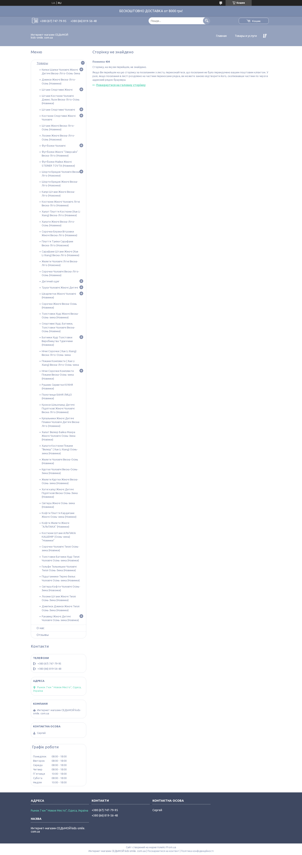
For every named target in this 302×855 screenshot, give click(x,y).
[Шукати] (206, 20)
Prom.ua (171, 847)
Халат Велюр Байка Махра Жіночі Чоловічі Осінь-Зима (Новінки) (58, 436)
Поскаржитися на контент (163, 851)
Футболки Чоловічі (54, 145)
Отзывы (43, 635)
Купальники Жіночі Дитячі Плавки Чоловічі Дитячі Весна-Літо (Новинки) (61, 422)
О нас (40, 628)
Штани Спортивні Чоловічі (58, 109)
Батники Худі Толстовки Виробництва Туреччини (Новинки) (57, 341)
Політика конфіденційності (197, 851)
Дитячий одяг (50, 281)
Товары (42, 63)
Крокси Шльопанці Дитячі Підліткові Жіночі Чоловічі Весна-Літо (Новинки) (58, 408)
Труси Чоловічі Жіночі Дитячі (60, 287)
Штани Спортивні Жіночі (57, 89)
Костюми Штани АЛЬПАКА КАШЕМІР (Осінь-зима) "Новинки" (59, 536)
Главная (221, 35)
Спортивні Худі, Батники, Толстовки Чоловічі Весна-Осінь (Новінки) (58, 327)
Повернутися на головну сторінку (121, 85)
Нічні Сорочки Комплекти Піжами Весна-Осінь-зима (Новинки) (58, 374)
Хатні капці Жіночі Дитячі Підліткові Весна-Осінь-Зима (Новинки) (60, 493)
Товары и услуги (246, 35)
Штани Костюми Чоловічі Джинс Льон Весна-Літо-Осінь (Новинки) (61, 99)
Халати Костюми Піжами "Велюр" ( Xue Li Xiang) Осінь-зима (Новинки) (60, 449)
